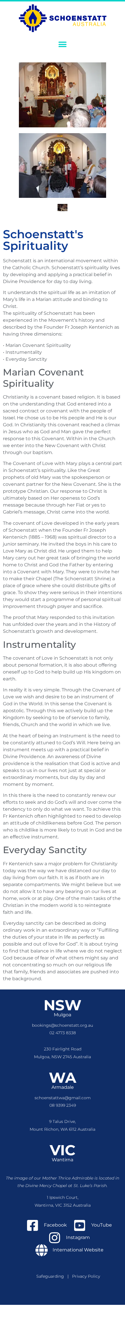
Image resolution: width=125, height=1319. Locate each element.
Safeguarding (51, 1276)
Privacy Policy (86, 1276)
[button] (62, 44)
